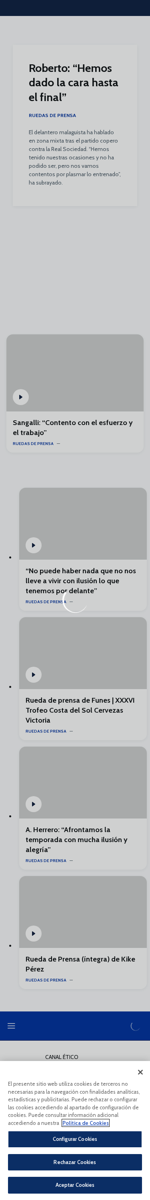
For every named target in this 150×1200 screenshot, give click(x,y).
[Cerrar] (140, 1072)
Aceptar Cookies (75, 1185)
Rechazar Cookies (75, 1162)
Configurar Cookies (75, 1139)
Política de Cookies (85, 1123)
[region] (75, 1130)
